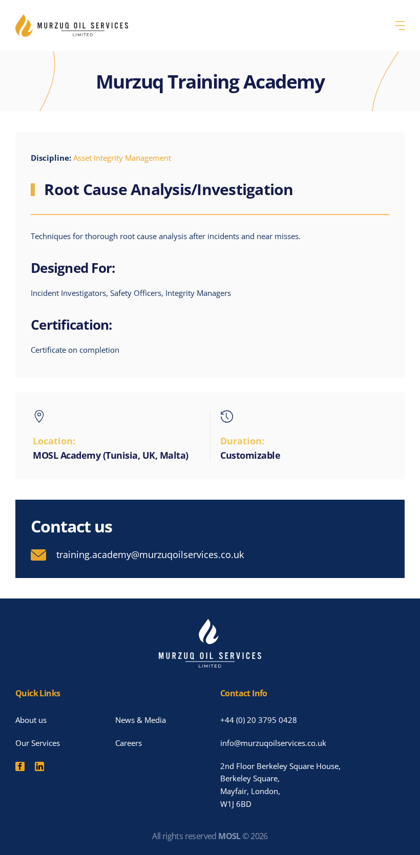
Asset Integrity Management (122, 158)
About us (31, 720)
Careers (128, 743)
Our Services (37, 743)
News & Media (140, 720)
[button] (400, 25)
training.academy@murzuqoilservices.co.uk (150, 554)
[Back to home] (71, 25)
